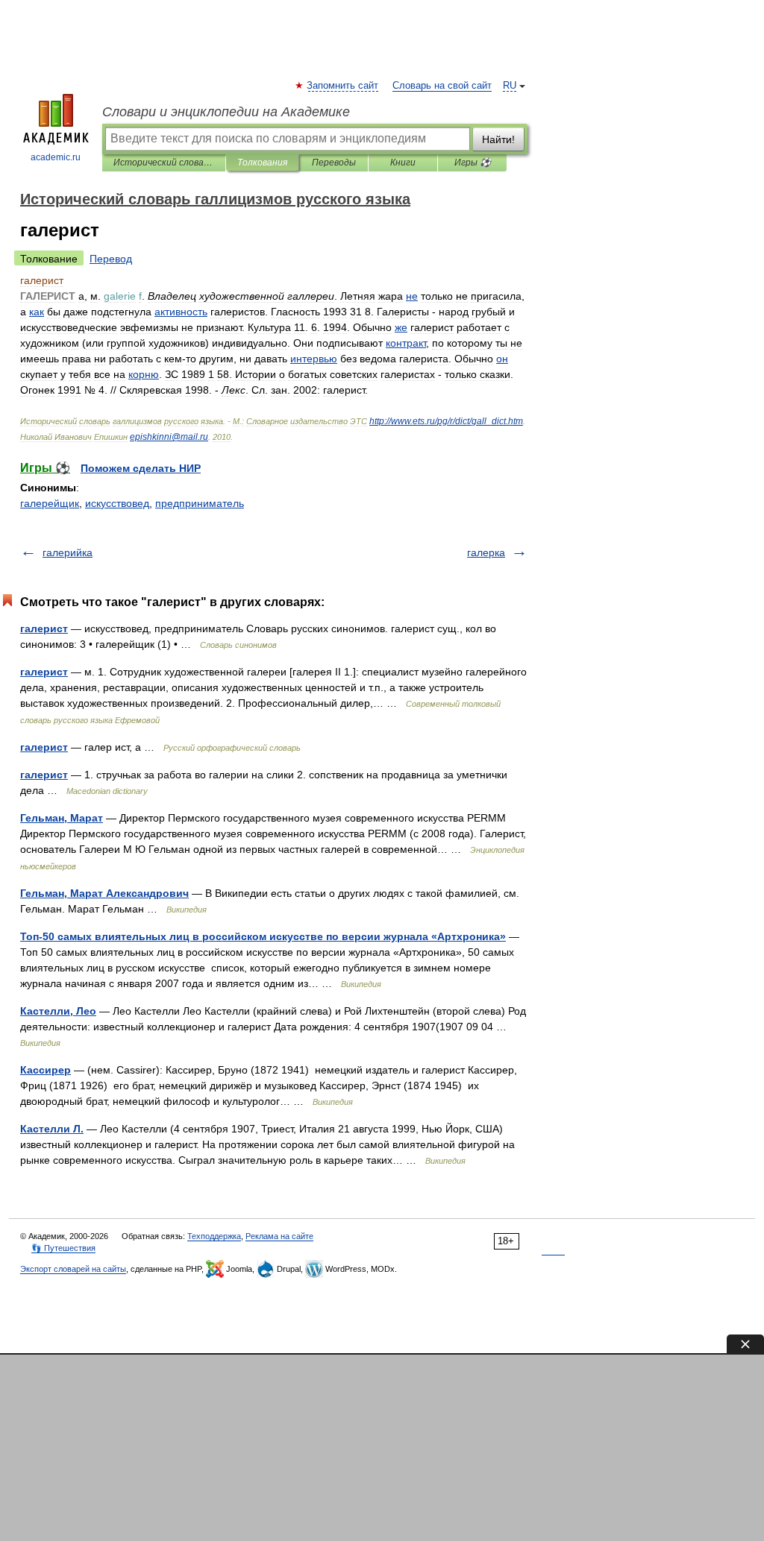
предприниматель (199, 503)
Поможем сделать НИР (141, 468)
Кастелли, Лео (58, 1011)
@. (169, 437)
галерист (44, 628)
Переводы (334, 162)
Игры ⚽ (472, 162)
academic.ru (56, 157)
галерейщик (49, 503)
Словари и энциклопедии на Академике (226, 111)
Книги (403, 162)
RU (509, 86)
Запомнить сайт (343, 86)
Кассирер (45, 1070)
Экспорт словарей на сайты (73, 1268)
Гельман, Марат (61, 818)
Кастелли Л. (52, 1129)
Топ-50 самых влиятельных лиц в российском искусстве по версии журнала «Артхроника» (263, 936)
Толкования (262, 162)
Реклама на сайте (279, 1236)
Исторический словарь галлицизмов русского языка (163, 162)
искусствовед (117, 503)
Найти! (498, 139)
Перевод (111, 259)
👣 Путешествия (63, 1248)
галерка (486, 552)
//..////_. (446, 421)
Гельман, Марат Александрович (104, 893)
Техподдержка (214, 1236)
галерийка (68, 552)
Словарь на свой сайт (442, 86)
